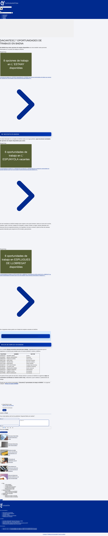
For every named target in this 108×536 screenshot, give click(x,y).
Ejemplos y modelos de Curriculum (9, 515)
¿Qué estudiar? (8, 484)
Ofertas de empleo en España (11, 495)
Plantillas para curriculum (7, 493)
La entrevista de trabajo (9, 487)
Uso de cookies (61, 534)
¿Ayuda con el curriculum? (10, 486)
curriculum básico (5, 514)
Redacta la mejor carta (9, 488)
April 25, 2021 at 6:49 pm (8, 405)
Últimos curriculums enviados (11, 492)
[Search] (12, 12)
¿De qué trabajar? (8, 485)
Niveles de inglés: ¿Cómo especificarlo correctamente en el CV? (15, 522)
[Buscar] (1, 9)
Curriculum (4, 14)
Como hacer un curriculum (7, 512)
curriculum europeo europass (8, 513)
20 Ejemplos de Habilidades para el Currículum (11, 523)
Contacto (45, 534)
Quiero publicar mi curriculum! (11, 491)
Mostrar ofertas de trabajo (25, 336)
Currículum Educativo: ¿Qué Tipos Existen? (11, 521)
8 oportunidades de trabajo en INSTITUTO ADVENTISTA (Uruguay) (23, 528)
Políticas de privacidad (53, 534)
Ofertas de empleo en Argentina (11, 496)
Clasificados (5, 494)
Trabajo (4, 18)
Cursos (4, 17)
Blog (3, 483)
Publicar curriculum (6, 490)
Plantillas (4, 16)
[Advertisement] (37, 28)
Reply (4, 410)
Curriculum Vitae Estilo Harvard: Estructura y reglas (12, 520)
